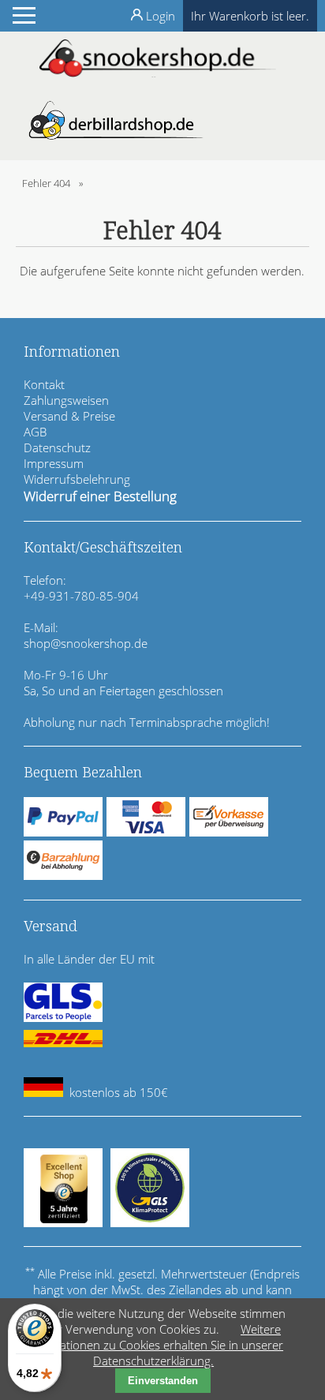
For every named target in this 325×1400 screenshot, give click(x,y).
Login (160, 16)
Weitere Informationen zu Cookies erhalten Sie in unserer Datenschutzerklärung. (153, 1344)
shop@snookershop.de (86, 643)
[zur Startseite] (157, 72)
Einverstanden (163, 1381)
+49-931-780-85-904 (81, 596)
